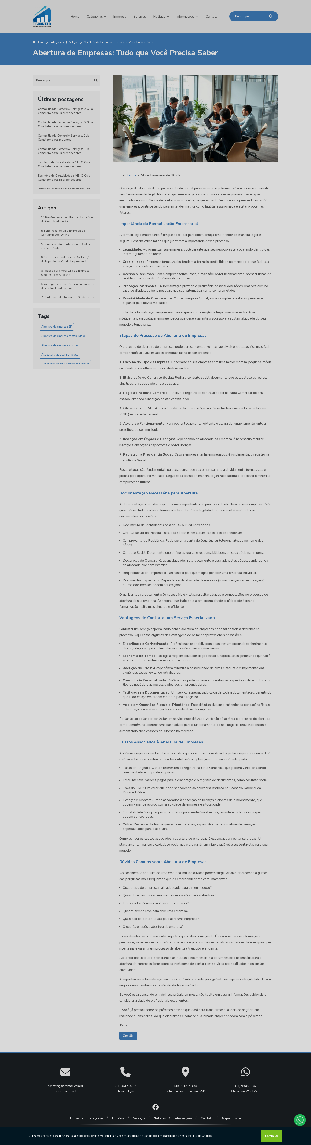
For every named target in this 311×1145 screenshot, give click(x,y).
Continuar (271, 1136)
